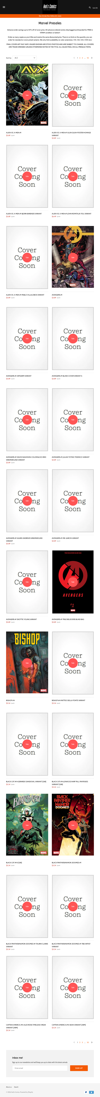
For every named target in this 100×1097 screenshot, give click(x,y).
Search (16, 1087)
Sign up (79, 1068)
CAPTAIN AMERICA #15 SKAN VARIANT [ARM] (69, 1025)
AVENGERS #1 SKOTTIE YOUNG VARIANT (21, 619)
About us (9, 1087)
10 (88, 58)
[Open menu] (3, 7)
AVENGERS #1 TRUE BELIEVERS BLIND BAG (68, 619)
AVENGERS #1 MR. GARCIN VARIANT (65, 538)
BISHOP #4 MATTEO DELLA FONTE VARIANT (68, 700)
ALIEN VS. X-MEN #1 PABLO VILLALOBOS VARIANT (25, 295)
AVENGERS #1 (57, 295)
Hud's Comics (15, 1092)
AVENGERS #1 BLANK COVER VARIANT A (67, 376)
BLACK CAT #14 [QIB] (14, 863)
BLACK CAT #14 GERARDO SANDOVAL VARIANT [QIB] (26, 781)
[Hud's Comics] (50, 7)
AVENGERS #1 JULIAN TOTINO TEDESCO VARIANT (70, 457)
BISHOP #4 (10, 700)
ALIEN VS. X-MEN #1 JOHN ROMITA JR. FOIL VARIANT (71, 214)
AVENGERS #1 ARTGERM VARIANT (18, 376)
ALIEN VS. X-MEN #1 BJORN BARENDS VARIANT (24, 214)
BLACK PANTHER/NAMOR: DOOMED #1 (66, 863)
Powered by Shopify (26, 1092)
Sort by (8, 58)
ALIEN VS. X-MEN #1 (13, 133)
